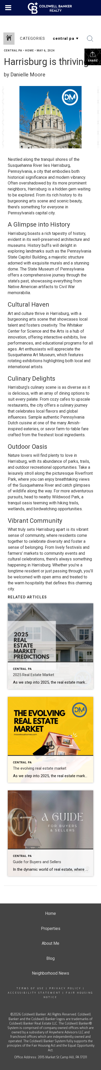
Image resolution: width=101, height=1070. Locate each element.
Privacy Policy (65, 988)
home (29, 50)
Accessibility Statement (34, 992)
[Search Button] (90, 39)
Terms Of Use (30, 988)
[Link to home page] (50, 8)
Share (93, 60)
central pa (13, 50)
